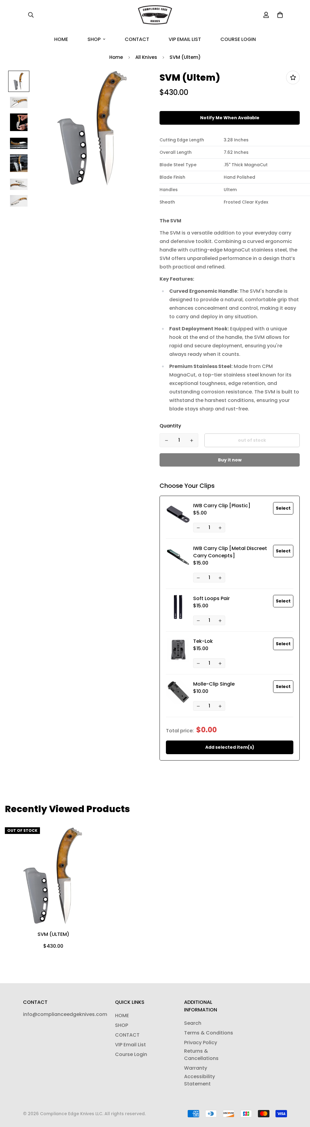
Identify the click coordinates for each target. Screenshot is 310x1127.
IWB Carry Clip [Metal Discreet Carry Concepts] (230, 552)
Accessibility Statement (199, 1080)
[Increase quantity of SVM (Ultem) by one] (191, 440)
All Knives (146, 57)
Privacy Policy (200, 1042)
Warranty (195, 1068)
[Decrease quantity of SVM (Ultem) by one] (166, 440)
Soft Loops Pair (211, 598)
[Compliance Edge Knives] (155, 15)
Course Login (238, 39)
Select (283, 508)
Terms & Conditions (208, 1032)
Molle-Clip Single (214, 683)
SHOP (94, 39)
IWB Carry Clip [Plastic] (221, 505)
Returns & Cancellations (201, 1055)
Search (192, 1023)
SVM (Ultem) (53, 934)
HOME (61, 39)
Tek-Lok (203, 641)
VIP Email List (185, 39)
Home (116, 57)
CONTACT (137, 39)
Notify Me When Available (229, 118)
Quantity (170, 425)
